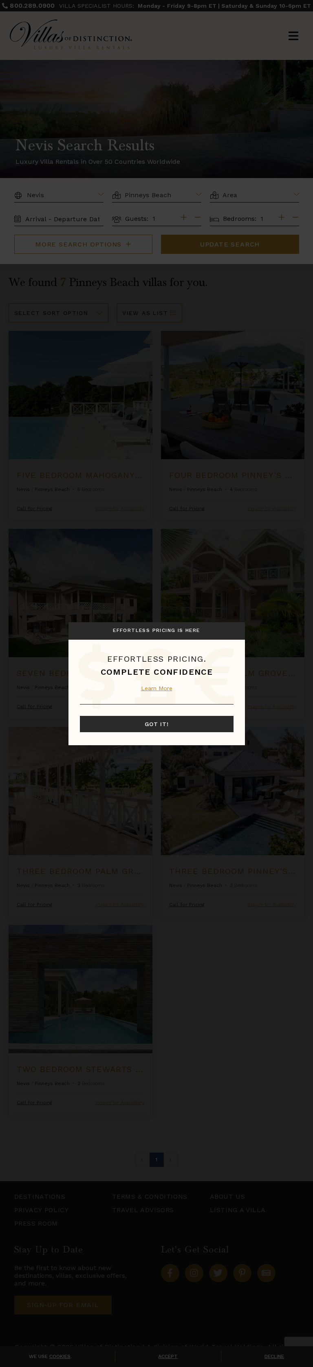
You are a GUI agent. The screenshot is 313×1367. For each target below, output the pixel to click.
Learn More (156, 688)
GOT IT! (157, 724)
